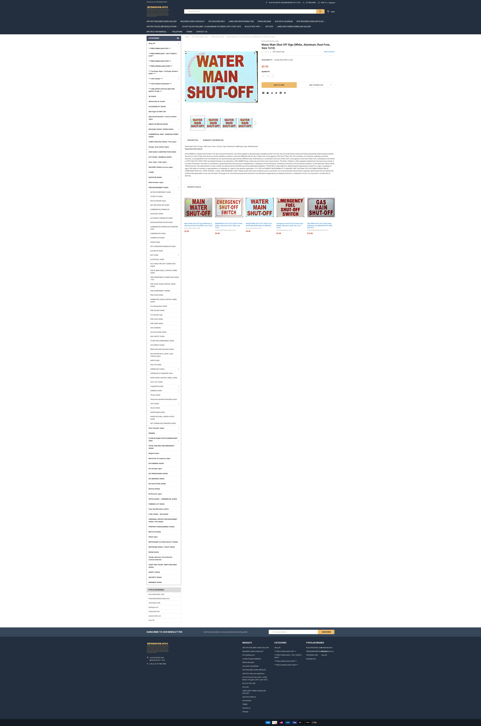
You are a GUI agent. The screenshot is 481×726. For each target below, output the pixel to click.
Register (332, 3)
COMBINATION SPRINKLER (159, 209)
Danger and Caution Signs (159, 147)
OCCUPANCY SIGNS (157, 345)
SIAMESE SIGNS (156, 391)
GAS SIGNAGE (155, 328)
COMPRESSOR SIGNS (158, 233)
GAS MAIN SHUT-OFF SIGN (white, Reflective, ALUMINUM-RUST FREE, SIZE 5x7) (319, 226)
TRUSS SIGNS (155, 395)
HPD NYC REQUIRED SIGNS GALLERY (162, 21)
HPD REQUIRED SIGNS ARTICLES (310, 21)
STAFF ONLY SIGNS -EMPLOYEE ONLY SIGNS (163, 566)
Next (255, 123)
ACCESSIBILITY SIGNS (157, 107)
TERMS (189, 32)
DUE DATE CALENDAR (284, 21)
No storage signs (155, 469)
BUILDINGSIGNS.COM (156, 594)
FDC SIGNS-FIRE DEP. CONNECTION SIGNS (162, 265)
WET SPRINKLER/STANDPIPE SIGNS (163, 423)
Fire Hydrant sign (156, 315)
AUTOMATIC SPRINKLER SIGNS (161, 218)
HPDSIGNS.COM (154, 603)
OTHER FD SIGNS (156, 196)
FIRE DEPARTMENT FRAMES (160, 291)
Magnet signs (154, 453)
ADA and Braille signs (158, 201)
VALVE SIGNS (155, 408)
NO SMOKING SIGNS (156, 479)
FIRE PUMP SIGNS (156, 323)
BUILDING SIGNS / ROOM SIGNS (161, 129)
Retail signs (153, 537)
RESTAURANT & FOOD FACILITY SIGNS (163, 542)
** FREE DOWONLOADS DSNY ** (160, 66)
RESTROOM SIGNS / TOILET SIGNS (162, 547)
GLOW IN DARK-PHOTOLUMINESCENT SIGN (163, 439)
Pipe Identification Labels (159, 509)
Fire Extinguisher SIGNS (158, 306)
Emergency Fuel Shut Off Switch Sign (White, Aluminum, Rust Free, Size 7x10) (289, 226)
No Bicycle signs (155, 494)
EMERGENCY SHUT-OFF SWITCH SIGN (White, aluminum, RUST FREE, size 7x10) (228, 226)
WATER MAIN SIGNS (157, 412)
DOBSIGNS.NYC (154, 611)
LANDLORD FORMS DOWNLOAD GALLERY (294, 27)
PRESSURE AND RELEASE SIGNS (162, 349)
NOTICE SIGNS (154, 489)
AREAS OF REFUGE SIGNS (158, 124)
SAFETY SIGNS (154, 572)
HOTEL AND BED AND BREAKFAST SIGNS (161, 447)
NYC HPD (269, 27)
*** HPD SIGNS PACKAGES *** (160, 84)
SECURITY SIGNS (155, 577)
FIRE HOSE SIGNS (156, 319)
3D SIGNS (152, 96)
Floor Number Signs (156, 428)
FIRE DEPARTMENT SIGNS (158, 187)
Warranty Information (213, 140)
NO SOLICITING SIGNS (157, 484)
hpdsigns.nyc (153, 607)
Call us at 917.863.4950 (158, 664)
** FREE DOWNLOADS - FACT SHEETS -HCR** (163, 55)
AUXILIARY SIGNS (156, 214)
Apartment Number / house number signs (163, 118)
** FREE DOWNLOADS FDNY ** (160, 61)
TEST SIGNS (154, 404)
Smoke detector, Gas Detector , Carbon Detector (161, 558)
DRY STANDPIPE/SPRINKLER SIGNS (163, 246)
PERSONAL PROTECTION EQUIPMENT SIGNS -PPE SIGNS (163, 520)
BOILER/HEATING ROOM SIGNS (161, 222)
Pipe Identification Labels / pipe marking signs (161, 355)
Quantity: (266, 72)
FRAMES (152, 433)
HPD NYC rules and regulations (162, 27)
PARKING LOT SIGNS (156, 504)
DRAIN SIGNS (155, 242)
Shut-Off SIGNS (155, 365)
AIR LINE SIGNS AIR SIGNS (159, 205)
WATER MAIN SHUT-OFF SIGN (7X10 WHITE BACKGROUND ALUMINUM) (259, 224)
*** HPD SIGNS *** (156, 79)
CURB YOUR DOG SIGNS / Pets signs (162, 142)
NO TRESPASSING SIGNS (158, 474)
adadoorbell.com (155, 616)
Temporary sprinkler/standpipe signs (163, 399)
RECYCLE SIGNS (155, 532)
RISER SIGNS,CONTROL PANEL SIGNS (163, 378)
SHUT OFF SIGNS (156, 382)
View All (151, 620)
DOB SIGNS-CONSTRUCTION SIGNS (162, 152)
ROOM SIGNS (154, 552)
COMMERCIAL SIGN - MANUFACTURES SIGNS (163, 135)
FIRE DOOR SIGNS (156, 295)
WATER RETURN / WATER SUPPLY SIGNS (162, 418)
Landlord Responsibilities (241, 21)
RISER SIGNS (155, 360)
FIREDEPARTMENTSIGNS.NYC (159, 599)
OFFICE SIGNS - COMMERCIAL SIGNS (163, 499)
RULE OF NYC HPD (252, 27)
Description (192, 140)
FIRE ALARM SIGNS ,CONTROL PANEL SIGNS (163, 272)
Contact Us (201, 32)
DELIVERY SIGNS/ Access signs (161, 167)
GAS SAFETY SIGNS (157, 336)
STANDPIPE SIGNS (156, 386)
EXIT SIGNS (154, 255)
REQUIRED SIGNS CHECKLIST (192, 21)
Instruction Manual (157, 32)
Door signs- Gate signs (158, 162)
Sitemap (245, 712)
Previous (187, 123)
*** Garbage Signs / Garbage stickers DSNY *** (163, 72)
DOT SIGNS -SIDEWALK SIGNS (160, 157)
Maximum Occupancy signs (159, 458)
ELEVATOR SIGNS (155, 177)
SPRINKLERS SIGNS (157, 369)
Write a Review (329, 52)
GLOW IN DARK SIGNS (158, 332)
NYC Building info (216, 21)
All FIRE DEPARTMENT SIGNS (160, 192)
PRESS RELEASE (264, 21)
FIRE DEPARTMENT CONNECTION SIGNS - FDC (164, 278)
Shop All (152, 43)
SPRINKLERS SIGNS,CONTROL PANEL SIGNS (163, 300)
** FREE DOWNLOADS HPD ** (159, 48)
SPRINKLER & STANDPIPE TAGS (161, 373)
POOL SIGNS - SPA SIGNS (158, 514)
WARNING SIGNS (155, 582)
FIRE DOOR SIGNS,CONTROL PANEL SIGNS (163, 285)
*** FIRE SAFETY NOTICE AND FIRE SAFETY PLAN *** (161, 90)
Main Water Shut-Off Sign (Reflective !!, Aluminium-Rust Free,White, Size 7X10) (198, 224)
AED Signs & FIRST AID (157, 112)
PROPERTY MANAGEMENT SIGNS (161, 527)
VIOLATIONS (177, 32)
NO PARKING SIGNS (156, 463)
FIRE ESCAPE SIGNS (157, 310)
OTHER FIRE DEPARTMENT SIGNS (162, 341)
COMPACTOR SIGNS (157, 238)
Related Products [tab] (194, 187)
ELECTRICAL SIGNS (157, 259)
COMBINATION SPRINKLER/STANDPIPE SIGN (164, 228)
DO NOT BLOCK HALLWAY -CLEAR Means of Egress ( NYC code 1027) (211, 27)
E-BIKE (151, 172)
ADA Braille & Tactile (157, 101)
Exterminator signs (156, 182)
